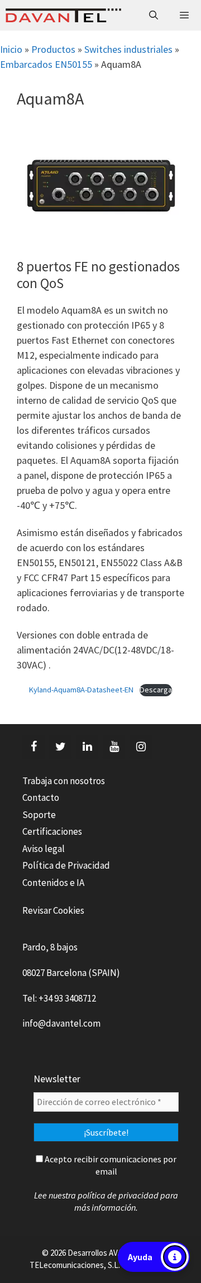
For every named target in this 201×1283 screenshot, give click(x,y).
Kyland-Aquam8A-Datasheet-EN (81, 690)
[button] (154, 1257)
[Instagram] (141, 747)
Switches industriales (128, 49)
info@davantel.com (61, 1023)
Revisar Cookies (53, 910)
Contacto (40, 797)
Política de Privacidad (66, 865)
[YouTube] (114, 747)
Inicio (11, 49)
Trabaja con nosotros (63, 781)
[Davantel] (63, 15)
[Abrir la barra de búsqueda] (153, 15)
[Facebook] (33, 747)
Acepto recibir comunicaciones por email (109, 1165)
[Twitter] (60, 747)
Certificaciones (52, 831)
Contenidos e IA (53, 882)
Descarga (156, 690)
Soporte (39, 815)
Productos (53, 49)
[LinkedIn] (87, 747)
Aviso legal (43, 849)
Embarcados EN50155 (46, 64)
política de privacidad (118, 1195)
